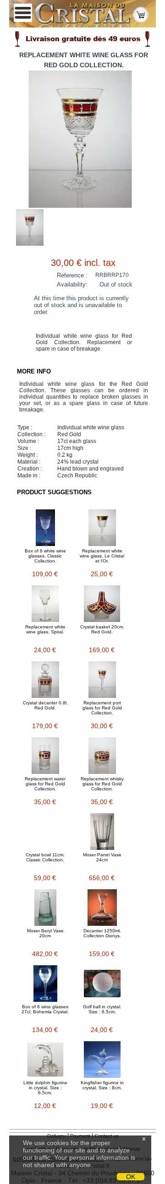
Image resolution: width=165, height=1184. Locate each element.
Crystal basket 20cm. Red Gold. (102, 629)
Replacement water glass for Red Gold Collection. (45, 783)
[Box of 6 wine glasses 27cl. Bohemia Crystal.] (45, 983)
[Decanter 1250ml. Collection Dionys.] (102, 907)
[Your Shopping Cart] (141, 13)
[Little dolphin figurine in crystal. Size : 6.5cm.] (45, 1059)
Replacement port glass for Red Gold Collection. (102, 707)
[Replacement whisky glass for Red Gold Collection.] (102, 755)
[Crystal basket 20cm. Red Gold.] (102, 603)
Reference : (72, 275)
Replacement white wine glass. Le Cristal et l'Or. (102, 555)
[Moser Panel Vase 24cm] (102, 831)
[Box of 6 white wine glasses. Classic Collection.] (45, 527)
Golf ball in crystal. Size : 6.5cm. (102, 1009)
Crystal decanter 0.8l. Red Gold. (45, 705)
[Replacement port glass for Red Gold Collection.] (102, 679)
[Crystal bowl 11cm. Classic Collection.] (45, 831)
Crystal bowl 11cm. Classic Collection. (45, 857)
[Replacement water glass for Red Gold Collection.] (45, 755)
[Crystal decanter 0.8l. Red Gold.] (45, 679)
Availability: (72, 284)
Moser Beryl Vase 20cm (45, 933)
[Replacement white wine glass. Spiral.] (45, 603)
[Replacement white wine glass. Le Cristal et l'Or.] (102, 527)
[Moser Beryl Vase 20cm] (45, 907)
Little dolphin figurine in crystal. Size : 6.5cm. (45, 1087)
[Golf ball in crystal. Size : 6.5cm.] (102, 983)
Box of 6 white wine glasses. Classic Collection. (45, 555)
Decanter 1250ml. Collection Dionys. (102, 933)
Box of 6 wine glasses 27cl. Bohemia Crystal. (45, 1009)
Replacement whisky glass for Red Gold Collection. (102, 783)
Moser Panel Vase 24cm (102, 857)
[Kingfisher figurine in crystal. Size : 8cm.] (102, 1059)
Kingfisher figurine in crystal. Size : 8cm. (102, 1085)
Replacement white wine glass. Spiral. (45, 629)
